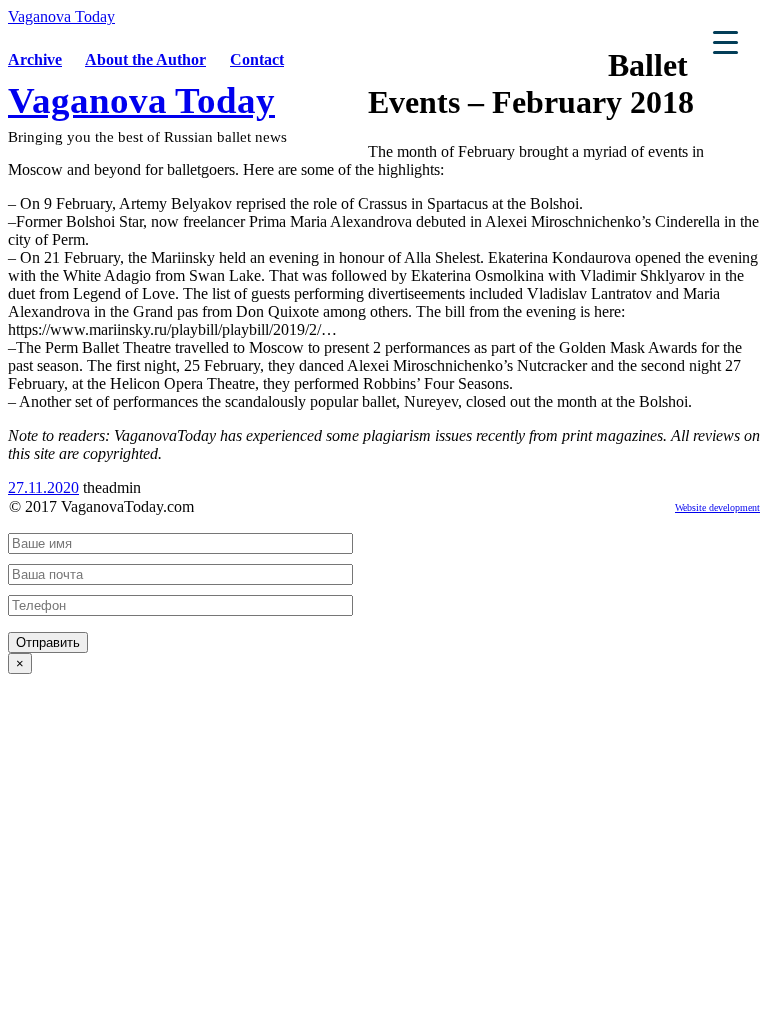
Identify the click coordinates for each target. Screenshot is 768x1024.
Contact (257, 59)
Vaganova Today (61, 16)
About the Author (145, 59)
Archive (35, 59)
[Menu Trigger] (725, 41)
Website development (717, 507)
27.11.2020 (43, 487)
